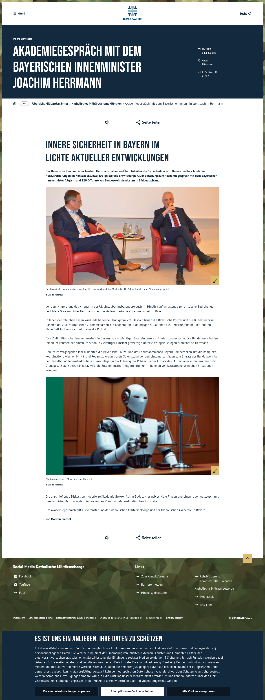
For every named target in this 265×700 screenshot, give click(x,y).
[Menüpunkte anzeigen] (24, 103)
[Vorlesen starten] (107, 122)
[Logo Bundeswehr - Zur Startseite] (132, 13)
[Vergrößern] (215, 280)
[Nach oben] (247, 558)
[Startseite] (15, 104)
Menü (21, 14)
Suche (243, 14)
